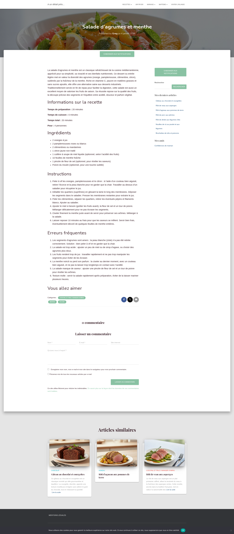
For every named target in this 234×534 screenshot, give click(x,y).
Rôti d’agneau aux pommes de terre (170, 110)
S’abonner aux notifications (117, 54)
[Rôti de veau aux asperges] (164, 453)
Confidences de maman (164, 146)
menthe (52, 302)
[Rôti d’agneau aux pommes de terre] (117, 453)
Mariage (150, 4)
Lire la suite (56, 492)
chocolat (55, 470)
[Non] (231, 530)
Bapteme (162, 4)
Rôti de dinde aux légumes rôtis (168, 120)
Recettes (126, 4)
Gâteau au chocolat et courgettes (168, 101)
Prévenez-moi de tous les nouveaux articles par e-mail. (71, 374)
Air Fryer (139, 4)
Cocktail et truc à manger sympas (72, 297)
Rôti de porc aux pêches (165, 115)
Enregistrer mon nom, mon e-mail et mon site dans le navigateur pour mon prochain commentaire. (89, 369)
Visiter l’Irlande (178, 4)
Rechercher (159, 82)
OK (183, 530)
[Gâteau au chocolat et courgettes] (69, 453)
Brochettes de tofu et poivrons (167, 133)
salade (62, 302)
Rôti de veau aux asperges (166, 106)
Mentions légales (57, 515)
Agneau (102, 470)
